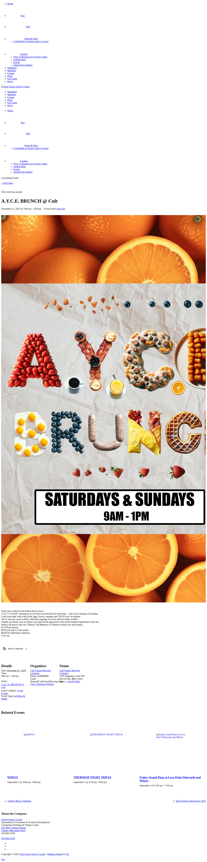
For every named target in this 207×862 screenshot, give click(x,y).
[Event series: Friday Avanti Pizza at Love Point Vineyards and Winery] (174, 785)
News (10, 81)
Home (10, 3)
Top (3, 859)
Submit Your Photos (22, 65)
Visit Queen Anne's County (32, 854)
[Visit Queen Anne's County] (15, 86)
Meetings (11, 70)
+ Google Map (73, 681)
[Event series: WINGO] (41, 782)
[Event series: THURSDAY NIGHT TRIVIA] (108, 782)
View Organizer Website (42, 684)
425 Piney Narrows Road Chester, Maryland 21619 (13, 829)
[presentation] (40, 745)
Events (16, 62)
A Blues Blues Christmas (19, 801)
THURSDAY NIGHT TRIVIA (92, 777)
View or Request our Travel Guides (30, 57)
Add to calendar (15, 648)
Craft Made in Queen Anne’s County (31, 41)
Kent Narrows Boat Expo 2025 (191, 801)
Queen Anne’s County (12, 819)
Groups (10, 73)
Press (9, 76)
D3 (67, 854)
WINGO (12, 777)
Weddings (12, 68)
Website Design (54, 854)
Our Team (12, 78)
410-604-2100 (8, 838)
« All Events (7, 183)
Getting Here (19, 59)
